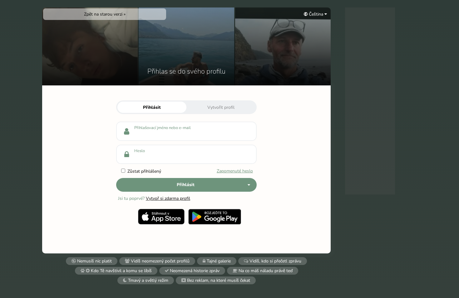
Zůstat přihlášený (143, 171)
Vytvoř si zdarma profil (168, 198)
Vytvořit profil (220, 107)
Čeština (316, 14)
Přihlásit (152, 107)
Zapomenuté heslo (235, 171)
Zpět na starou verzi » (105, 14)
